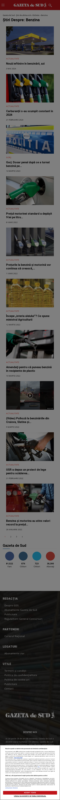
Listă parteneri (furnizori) (11, 788)
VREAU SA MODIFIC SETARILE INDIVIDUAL (30, 796)
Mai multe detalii (18, 757)
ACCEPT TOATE (30, 793)
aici (38, 766)
